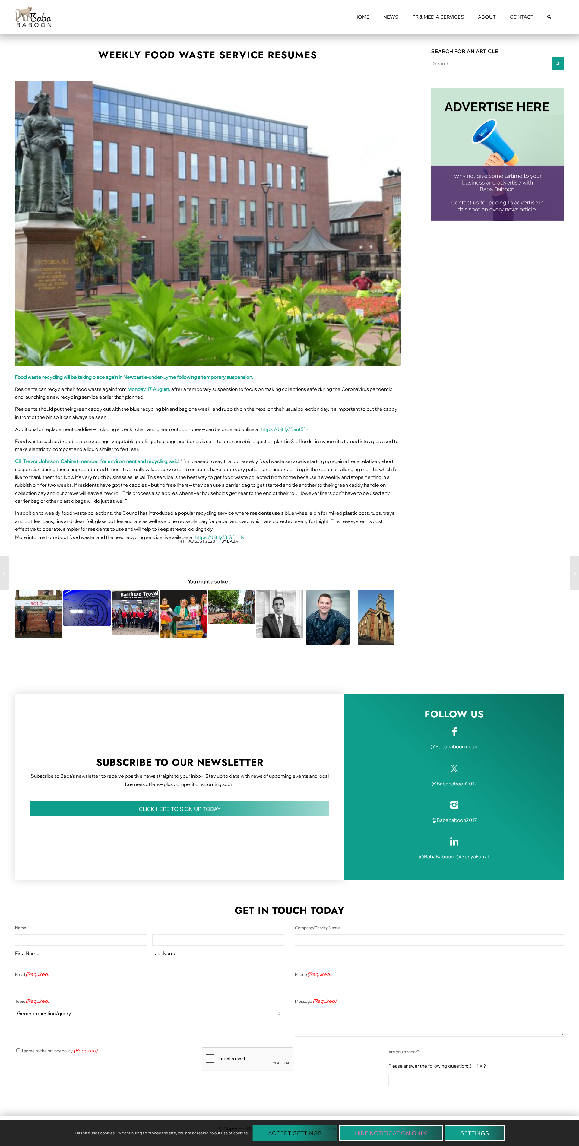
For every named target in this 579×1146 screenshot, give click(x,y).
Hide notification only (391, 1133)
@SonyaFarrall (472, 856)
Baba (232, 541)
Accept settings (295, 1133)
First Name (27, 953)
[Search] (549, 16)
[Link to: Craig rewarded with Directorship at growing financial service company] (328, 617)
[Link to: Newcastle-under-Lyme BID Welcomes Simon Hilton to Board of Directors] (279, 614)
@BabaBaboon (436, 856)
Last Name (164, 953)
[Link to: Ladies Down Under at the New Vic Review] (183, 614)
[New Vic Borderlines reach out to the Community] (4, 573)
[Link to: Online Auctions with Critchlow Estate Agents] (38, 614)
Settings (474, 1133)
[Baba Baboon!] (33, 16)
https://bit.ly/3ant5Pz (285, 429)
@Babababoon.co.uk (454, 746)
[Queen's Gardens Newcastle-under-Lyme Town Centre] (208, 223)
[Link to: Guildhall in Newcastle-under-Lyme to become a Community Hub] (376, 617)
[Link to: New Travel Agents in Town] (135, 612)
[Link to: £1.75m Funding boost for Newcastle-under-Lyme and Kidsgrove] (231, 607)
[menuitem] (361, 16)
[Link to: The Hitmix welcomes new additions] (87, 608)
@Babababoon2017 (454, 783)
